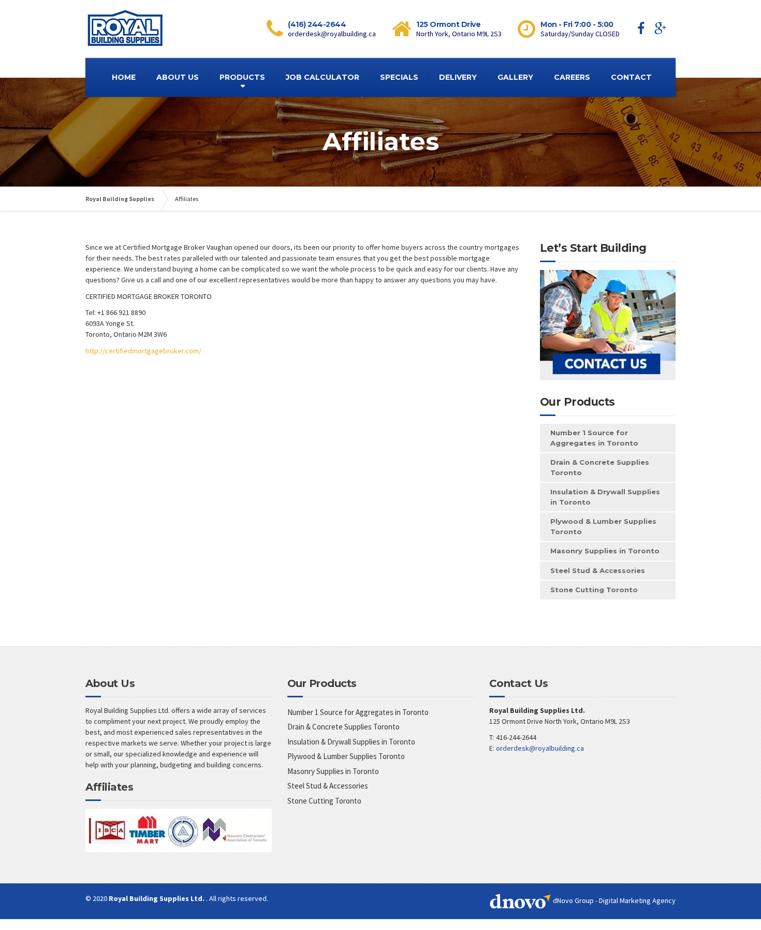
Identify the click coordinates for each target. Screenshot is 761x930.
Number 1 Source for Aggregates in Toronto (594, 437)
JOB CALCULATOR (322, 77)
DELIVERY (458, 77)
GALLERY (515, 77)
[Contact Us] (608, 325)
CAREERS (572, 77)
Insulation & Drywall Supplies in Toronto (605, 497)
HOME (124, 77)
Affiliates (109, 787)
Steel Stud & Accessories (597, 570)
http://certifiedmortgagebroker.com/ (143, 350)
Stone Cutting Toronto (594, 589)
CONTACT (631, 77)
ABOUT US (177, 77)
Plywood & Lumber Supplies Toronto (603, 526)
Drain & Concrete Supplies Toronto (599, 467)
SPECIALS (399, 77)
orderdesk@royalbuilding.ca (540, 748)
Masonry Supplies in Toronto (605, 551)
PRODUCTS (242, 77)
